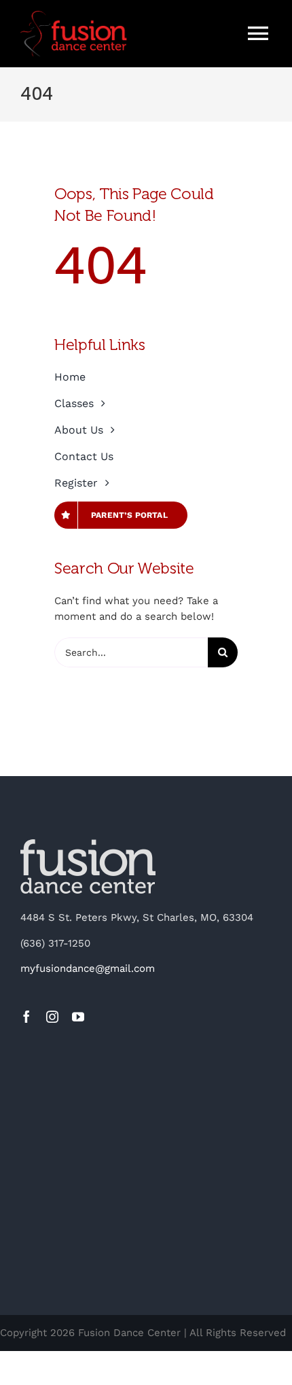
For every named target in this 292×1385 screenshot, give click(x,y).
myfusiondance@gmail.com (87, 968)
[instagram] (52, 1017)
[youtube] (78, 1017)
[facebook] (26, 1017)
